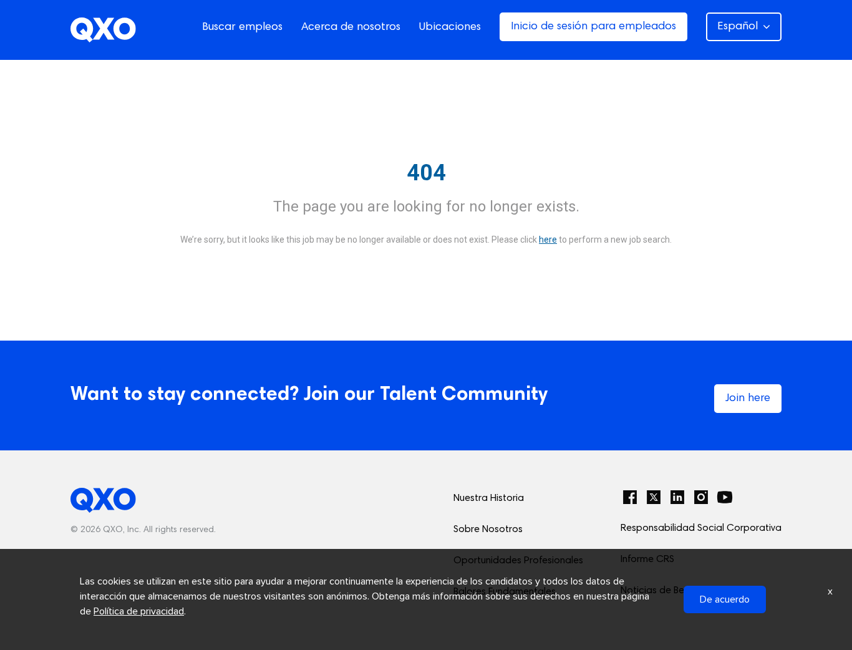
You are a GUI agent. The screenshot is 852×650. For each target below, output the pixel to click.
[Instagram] (701, 497)
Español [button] (737, 26)
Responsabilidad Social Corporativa (701, 528)
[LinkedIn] (677, 497)
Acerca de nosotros (350, 27)
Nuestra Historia (488, 498)
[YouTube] (724, 497)
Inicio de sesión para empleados (593, 26)
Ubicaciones (450, 27)
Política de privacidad (139, 611)
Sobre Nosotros (488, 530)
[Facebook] (630, 497)
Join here (747, 398)
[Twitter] (653, 497)
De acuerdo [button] (725, 599)
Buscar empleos (242, 27)
